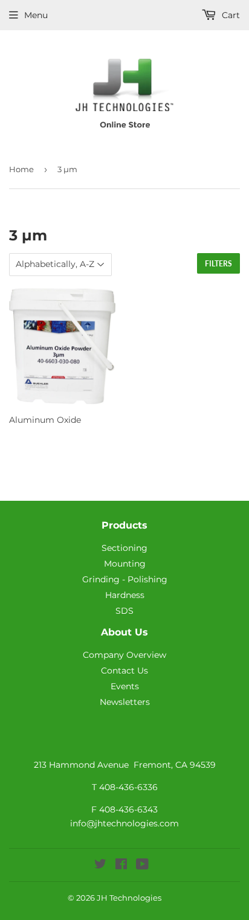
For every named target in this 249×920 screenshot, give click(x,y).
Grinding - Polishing (124, 579)
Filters (218, 263)
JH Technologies (129, 897)
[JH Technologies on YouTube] (142, 865)
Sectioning (124, 547)
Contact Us (124, 670)
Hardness (124, 595)
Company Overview (124, 654)
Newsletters (125, 701)
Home (21, 169)
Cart (229, 15)
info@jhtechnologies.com (124, 823)
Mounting (125, 563)
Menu (36, 15)
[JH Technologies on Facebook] (121, 865)
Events (125, 686)
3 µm (67, 169)
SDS (124, 610)
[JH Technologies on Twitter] (100, 865)
